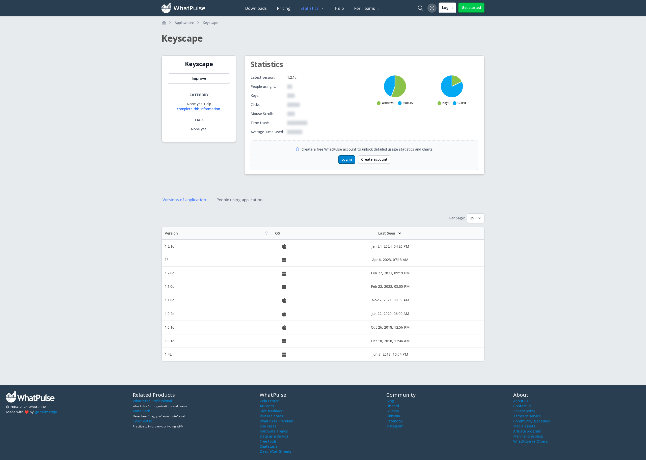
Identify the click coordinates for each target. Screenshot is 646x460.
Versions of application (184, 200)
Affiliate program (527, 431)
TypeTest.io (142, 421)
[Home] (164, 22)
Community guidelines (531, 421)
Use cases (268, 426)
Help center (269, 400)
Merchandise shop (528, 436)
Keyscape (210, 22)
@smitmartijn (46, 412)
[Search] (420, 8)
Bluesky (392, 411)
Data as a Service (274, 436)
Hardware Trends (274, 431)
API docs (267, 406)
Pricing (283, 8)
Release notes (271, 416)
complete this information (198, 108)
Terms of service (527, 416)
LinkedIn (393, 416)
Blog (390, 400)
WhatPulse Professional (152, 400)
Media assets (524, 426)
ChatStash (268, 446)
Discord (392, 406)
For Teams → (367, 8)
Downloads (256, 8)
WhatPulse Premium (276, 421)
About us (520, 400)
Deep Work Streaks (275, 451)
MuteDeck (141, 411)
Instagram (394, 426)
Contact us (522, 406)
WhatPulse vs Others (530, 441)
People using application (239, 200)
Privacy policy (524, 411)
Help (339, 8)
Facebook (394, 421)
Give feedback (271, 411)
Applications (185, 22)
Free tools (268, 441)
